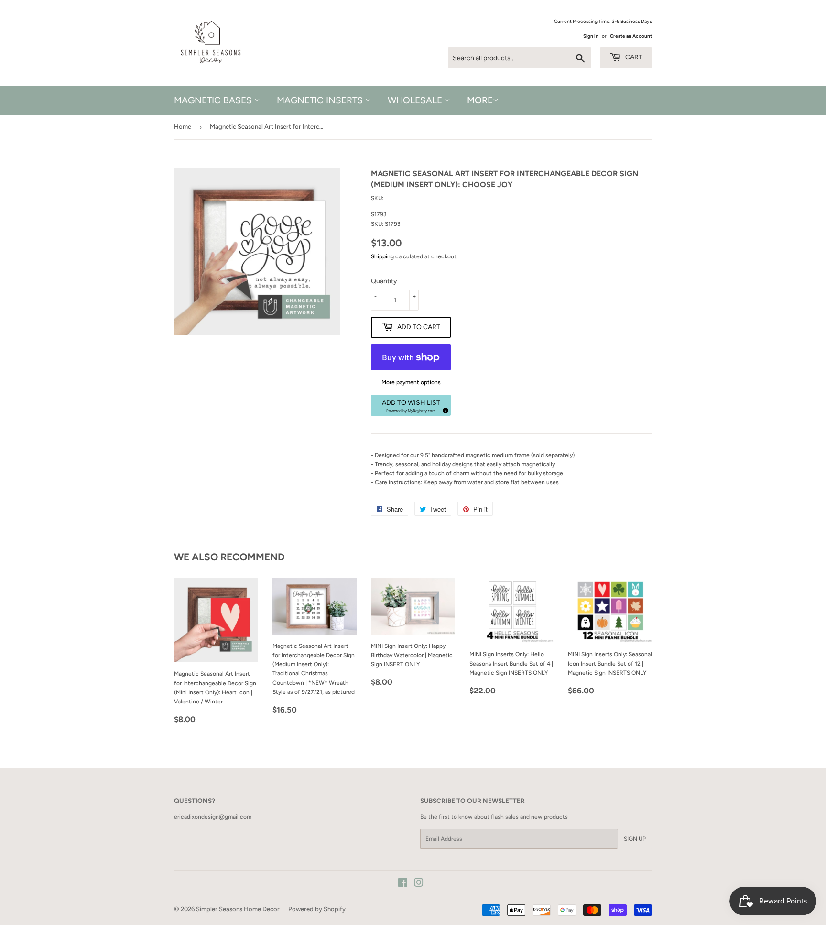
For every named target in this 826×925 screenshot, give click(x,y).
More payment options (411, 382)
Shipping (382, 256)
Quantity (384, 281)
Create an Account (631, 36)
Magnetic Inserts (321, 100)
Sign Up (635, 839)
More (480, 100)
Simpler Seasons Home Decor (238, 909)
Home (182, 126)
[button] (411, 405)
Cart (633, 57)
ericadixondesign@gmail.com (212, 817)
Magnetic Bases (214, 100)
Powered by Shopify (317, 909)
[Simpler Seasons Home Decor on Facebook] (403, 884)
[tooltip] (444, 409)
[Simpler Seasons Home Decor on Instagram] (419, 884)
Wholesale (416, 100)
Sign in (590, 36)
